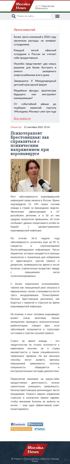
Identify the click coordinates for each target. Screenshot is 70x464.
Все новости (22, 118)
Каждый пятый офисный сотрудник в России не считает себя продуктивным (35, 54)
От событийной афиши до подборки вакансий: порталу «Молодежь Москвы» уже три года (35, 108)
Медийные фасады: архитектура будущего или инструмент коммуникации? (35, 94)
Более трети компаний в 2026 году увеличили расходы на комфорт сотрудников (35, 41)
